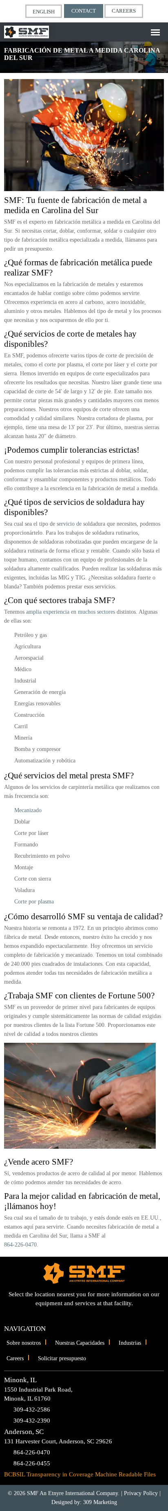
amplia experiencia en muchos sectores (70, 612)
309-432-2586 (31, 1409)
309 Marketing (100, 1502)
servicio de (69, 524)
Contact (83, 11)
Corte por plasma (34, 902)
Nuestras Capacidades (79, 1343)
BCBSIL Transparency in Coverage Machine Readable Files (80, 1474)
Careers (124, 11)
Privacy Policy (141, 1493)
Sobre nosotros (24, 1343)
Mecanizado (28, 810)
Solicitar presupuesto (62, 1358)
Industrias (130, 1343)
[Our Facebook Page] (91, 1315)
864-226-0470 (20, 1245)
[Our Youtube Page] (77, 1315)
